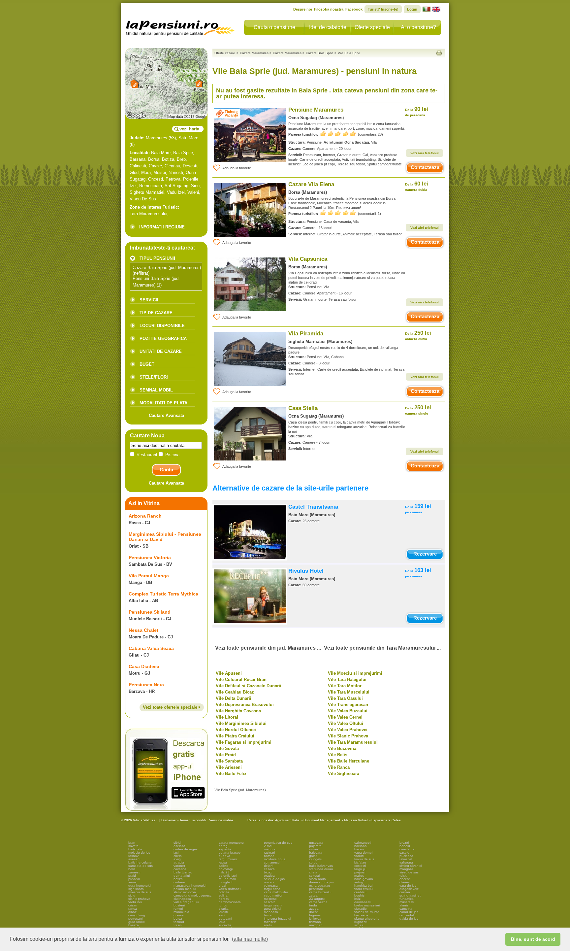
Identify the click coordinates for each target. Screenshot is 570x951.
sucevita (225, 925)
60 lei (416, 186)
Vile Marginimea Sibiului (241, 723)
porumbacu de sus (278, 842)
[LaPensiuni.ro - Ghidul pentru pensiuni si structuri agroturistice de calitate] (180, 26)
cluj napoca (182, 898)
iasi (176, 852)
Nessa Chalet (143, 630)
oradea (269, 875)
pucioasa (406, 856)
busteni (179, 905)
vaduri (359, 856)
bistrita (224, 908)
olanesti (405, 882)
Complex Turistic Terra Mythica (163, 593)
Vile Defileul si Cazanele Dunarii (248, 686)
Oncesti (155, 179)
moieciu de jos (139, 852)
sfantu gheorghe (367, 918)
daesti (313, 912)
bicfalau (360, 862)
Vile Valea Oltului (345, 723)
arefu (268, 925)
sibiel (177, 842)
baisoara (315, 852)
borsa (178, 918)
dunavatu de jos (321, 882)
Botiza (168, 159)
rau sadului (407, 915)
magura (269, 849)
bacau (359, 849)
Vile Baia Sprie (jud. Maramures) (240, 790)
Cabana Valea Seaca (151, 648)
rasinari (269, 852)
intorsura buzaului (277, 918)
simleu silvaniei (410, 865)
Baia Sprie (183, 152)
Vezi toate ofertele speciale (171, 707)
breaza (133, 925)
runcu (223, 905)
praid (132, 875)
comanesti (271, 862)
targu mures (228, 859)
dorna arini (182, 875)
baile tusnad (183, 872)
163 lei (418, 572)
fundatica (406, 898)
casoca (269, 869)
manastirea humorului (190, 885)
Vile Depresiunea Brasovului (245, 704)
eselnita (179, 846)
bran (131, 842)
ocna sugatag (319, 885)
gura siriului (272, 908)
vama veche (318, 902)
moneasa (271, 912)
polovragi (226, 869)
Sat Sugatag (176, 185)
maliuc (359, 875)
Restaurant (147, 454)
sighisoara (136, 889)
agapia (179, 862)
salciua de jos (274, 879)
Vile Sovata (227, 748)
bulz (357, 898)
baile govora (363, 879)
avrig (177, 859)
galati (313, 856)
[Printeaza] (439, 53)
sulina (223, 895)
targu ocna (272, 889)
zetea (313, 895)
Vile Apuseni (229, 673)
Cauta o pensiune (274, 27)
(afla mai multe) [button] (250, 939)
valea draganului (186, 902)
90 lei (416, 111)
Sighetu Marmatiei (147, 192)
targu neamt (273, 905)
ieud (222, 922)
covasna (180, 869)
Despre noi (302, 9)
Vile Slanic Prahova (348, 736)
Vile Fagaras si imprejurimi (243, 742)
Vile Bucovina (342, 748)
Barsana (137, 159)
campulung (136, 915)
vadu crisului (363, 889)
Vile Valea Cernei (345, 717)
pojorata (315, 846)
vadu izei (135, 902)
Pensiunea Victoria (150, 557)
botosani (225, 918)
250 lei (418, 335)
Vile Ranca (339, 767)
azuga (314, 908)
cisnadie (360, 908)
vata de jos (407, 885)
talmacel (405, 859)
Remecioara (150, 185)
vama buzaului (320, 892)
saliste (223, 865)
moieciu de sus (139, 892)
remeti (178, 908)
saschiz (269, 902)
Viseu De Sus (143, 198)
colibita (224, 892)
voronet (179, 865)
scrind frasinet (410, 895)
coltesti (314, 875)
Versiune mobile (220, 820)
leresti (223, 912)
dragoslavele (409, 889)
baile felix (135, 849)
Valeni (193, 192)
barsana (360, 846)
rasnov (133, 856)
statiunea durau (321, 869)
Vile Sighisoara (343, 773)
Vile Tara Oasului (345, 698)
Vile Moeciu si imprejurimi (355, 673)
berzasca (361, 915)
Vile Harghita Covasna (238, 711)
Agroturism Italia (287, 820)
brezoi (404, 842)
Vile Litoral (227, 717)
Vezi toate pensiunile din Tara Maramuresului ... (382, 648)
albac (132, 912)
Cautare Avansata (166, 415)
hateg (223, 846)
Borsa (153, 159)
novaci (269, 882)
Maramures (156, 137)
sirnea (359, 925)
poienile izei (228, 875)
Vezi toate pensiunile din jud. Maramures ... (268, 648)
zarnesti (134, 872)
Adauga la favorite (236, 168)
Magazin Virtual (355, 820)
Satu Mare (188, 137)
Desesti (190, 165)
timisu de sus (364, 859)
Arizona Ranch (145, 516)
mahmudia (181, 912)
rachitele (270, 922)
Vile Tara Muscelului (348, 692)
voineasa (271, 885)
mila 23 (224, 872)
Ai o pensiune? (418, 27)
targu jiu (360, 869)
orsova (179, 915)
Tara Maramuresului (148, 213)
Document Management (321, 820)
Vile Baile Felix (231, 773)
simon (313, 849)
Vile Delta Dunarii (233, 698)
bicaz (268, 872)
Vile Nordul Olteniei (236, 730)
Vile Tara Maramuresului (353, 742)
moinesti (270, 898)
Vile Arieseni (229, 767)
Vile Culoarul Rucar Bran (241, 679)
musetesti (406, 902)
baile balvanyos (321, 865)
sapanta (225, 849)
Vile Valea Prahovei (347, 730)
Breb (181, 159)
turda (313, 905)
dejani (268, 865)
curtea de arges (186, 849)
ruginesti (360, 922)
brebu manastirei (367, 905)
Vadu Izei (176, 192)
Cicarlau (172, 165)
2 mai (268, 846)
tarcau (268, 915)
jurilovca (315, 918)
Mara (146, 172)
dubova (224, 856)
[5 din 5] (338, 133)
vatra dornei (363, 852)
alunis (403, 905)
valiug (358, 882)
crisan (132, 905)
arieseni (134, 859)
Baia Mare (161, 152)
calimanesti (362, 842)
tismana (315, 922)
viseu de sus (409, 872)
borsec (269, 856)
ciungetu (315, 859)
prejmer (359, 872)
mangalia (406, 869)
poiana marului (185, 889)
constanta (407, 849)
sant (222, 915)
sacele (404, 852)
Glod (134, 172)
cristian (404, 892)
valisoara (406, 862)
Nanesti (176, 172)
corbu (313, 862)
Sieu (195, 185)
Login (412, 9)
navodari (315, 925)
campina (405, 908)
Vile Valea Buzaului (347, 711)
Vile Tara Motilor (345, 686)
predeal (134, 879)
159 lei (418, 508)
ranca (132, 908)
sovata (133, 846)
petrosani (135, 918)
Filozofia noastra (328, 9)
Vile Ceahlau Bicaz (235, 692)
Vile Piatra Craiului (235, 736)
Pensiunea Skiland (150, 612)
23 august (317, 898)
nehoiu (404, 846)
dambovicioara (230, 902)
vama (132, 882)
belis (131, 869)
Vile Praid (226, 755)
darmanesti (362, 902)
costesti (360, 865)
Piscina (171, 454)
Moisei (159, 172)
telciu (403, 875)
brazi (222, 885)
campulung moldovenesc (192, 895)
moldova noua (275, 859)
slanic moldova (185, 892)
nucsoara (316, 842)
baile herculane (140, 862)
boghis (359, 895)
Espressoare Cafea (386, 820)
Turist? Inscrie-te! (383, 9)
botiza (178, 879)
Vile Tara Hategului (347, 679)
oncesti (404, 879)
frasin (178, 925)
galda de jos (408, 918)
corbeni (179, 882)
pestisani (316, 889)
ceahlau (360, 892)
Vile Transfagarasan (348, 704)
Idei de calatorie (327, 27)
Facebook (354, 9)
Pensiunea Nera (146, 684)
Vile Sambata (229, 761)
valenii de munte (366, 912)
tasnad (179, 922)
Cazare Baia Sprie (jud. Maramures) (167, 267)
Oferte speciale (372, 27)
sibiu (131, 895)
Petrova (173, 179)
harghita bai (363, 885)
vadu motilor (273, 895)
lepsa (223, 862)
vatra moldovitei (276, 892)
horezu (224, 898)
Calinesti (138, 165)
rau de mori (227, 879)
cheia (178, 856)
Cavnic (155, 165)
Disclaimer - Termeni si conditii (183, 820)
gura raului (136, 922)
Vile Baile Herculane (348, 761)
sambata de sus (140, 865)
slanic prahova (139, 898)
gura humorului (139, 885)
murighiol (225, 882)
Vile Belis (337, 755)
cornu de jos (408, 912)
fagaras (315, 915)
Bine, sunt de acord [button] (533, 939)
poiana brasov (229, 852)
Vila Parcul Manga (149, 575)
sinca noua (317, 879)
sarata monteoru (231, 842)
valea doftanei (229, 889)
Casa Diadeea (144, 666)
